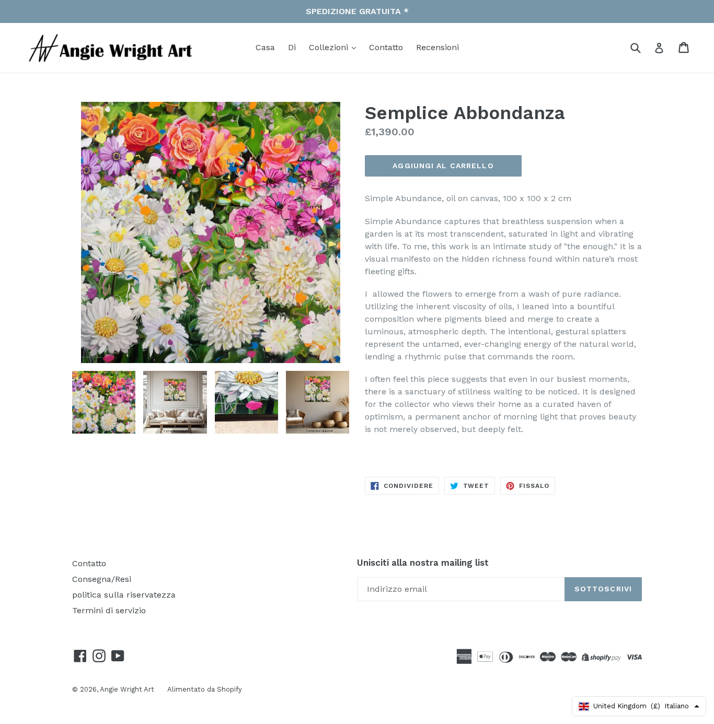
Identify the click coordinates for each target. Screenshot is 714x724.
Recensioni (437, 47)
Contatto (386, 47)
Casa (265, 47)
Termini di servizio (109, 610)
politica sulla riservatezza (124, 595)
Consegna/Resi (101, 579)
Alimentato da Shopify (204, 689)
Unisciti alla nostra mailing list (423, 562)
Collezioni (330, 47)
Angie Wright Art (127, 689)
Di (292, 47)
